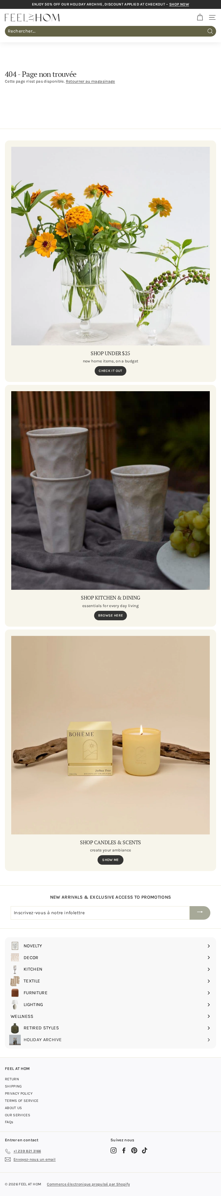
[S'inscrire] (200, 913)
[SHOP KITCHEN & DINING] (110, 490)
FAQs (9, 1122)
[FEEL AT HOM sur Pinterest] (134, 1150)
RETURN (12, 1079)
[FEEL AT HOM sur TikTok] (145, 1150)
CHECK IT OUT (110, 371)
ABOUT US (13, 1108)
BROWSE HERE (110, 615)
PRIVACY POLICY (19, 1093)
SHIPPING (13, 1086)
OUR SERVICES (17, 1115)
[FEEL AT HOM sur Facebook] (124, 1150)
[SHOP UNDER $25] (110, 246)
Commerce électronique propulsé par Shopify (88, 1184)
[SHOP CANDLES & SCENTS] (110, 735)
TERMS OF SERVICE (22, 1100)
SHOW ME (110, 860)
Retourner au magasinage (90, 81)
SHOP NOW (179, 4)
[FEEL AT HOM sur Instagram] (113, 1150)
